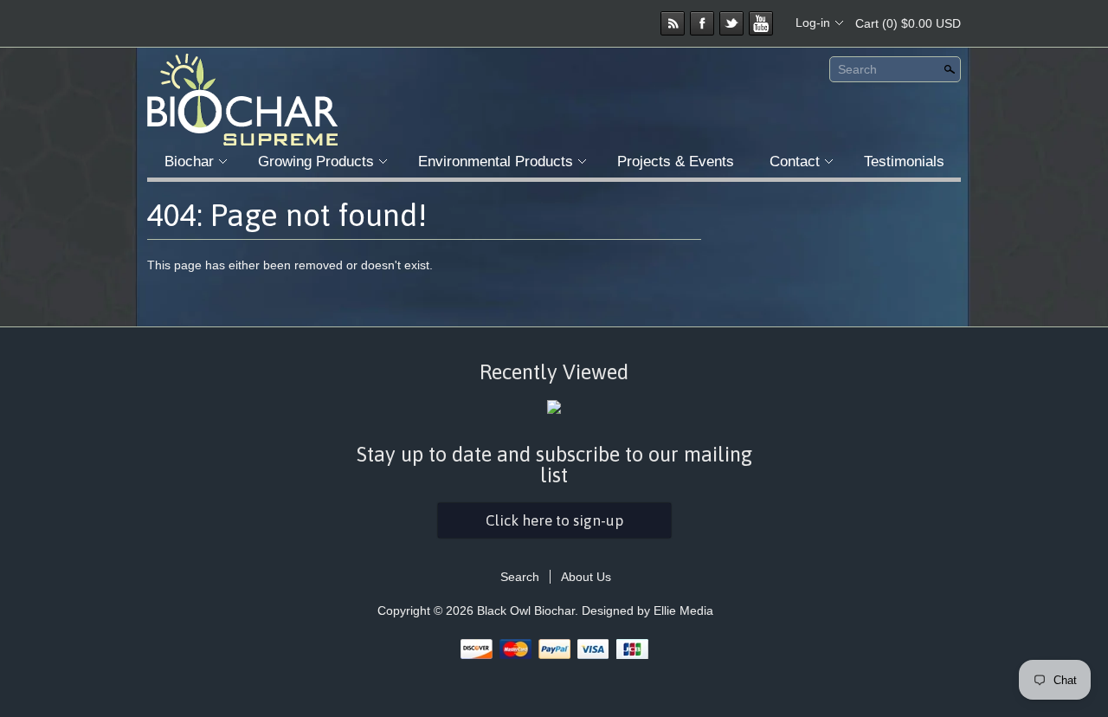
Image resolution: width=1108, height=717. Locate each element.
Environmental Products (495, 161)
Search (857, 69)
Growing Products (316, 161)
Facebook (702, 23)
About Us (586, 577)
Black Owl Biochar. (529, 610)
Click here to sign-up (554, 520)
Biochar (189, 161)
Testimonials (904, 161)
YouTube (761, 23)
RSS (672, 23)
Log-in (813, 22)
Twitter (731, 23)
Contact (795, 161)
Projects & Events (675, 161)
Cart (908, 23)
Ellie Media (683, 610)
